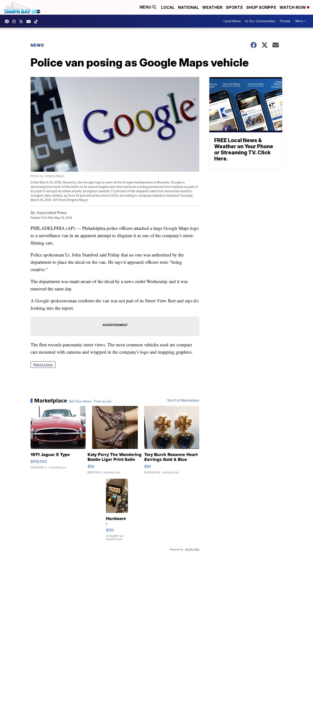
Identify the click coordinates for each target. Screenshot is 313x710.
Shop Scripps (261, 7)
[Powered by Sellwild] (192, 549)
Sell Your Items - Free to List (90, 401)
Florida (285, 21)
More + (300, 21)
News (37, 45)
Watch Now (293, 7)
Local (168, 7)
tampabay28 (22, 21)
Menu (146, 7)
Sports (234, 7)
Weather (212, 7)
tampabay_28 (15, 21)
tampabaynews (8, 21)
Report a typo (43, 364)
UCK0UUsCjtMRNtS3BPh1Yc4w (29, 21)
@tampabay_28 (37, 21)
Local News (232, 21)
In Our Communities (260, 21)
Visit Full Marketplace (183, 400)
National (188, 7)
